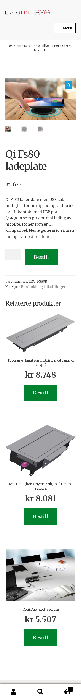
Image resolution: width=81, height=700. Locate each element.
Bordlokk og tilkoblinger (41, 46)
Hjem (17, 46)
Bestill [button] (40, 393)
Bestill (41, 257)
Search (40, 692)
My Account (13, 692)
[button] (68, 85)
